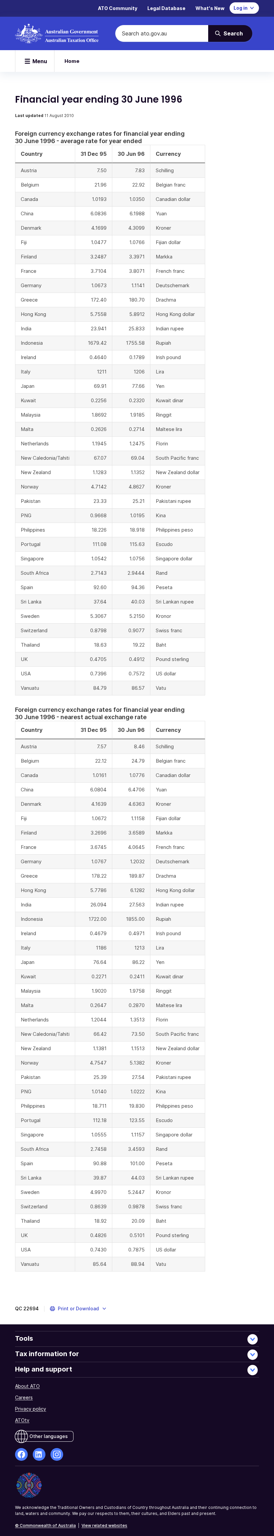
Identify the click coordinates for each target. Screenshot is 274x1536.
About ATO (27, 1386)
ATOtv (22, 1420)
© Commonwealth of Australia (45, 1525)
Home (72, 61)
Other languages (48, 1436)
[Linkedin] (39, 1454)
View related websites (104, 1525)
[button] (78, 1308)
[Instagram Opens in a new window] (56, 1454)
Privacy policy (30, 1409)
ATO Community (117, 8)
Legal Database (166, 8)
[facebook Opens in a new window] (21, 1454)
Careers (24, 1397)
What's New (210, 8)
